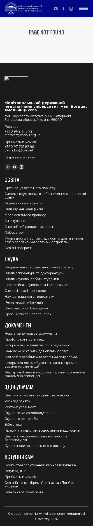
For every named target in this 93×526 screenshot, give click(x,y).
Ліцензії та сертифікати (23, 203)
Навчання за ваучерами (24, 492)
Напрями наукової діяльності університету (39, 267)
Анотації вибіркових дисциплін (29, 227)
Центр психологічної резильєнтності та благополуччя (36, 438)
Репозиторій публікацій (24, 302)
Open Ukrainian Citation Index (28, 314)
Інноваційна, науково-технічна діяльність (37, 285)
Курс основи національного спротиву (35, 446)
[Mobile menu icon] (83, 8)
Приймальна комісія (21, 477)
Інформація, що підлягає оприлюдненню (37, 345)
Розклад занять (17, 401)
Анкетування (15, 221)
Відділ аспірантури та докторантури (34, 273)
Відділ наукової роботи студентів (32, 279)
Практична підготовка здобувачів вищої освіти (42, 430)
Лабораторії (14, 233)
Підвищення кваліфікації (24, 209)
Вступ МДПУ (15, 471)
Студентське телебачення (26, 419)
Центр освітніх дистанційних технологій (37, 395)
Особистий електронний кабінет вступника (40, 465)
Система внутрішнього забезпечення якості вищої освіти (45, 195)
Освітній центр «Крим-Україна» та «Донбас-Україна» (40, 484)
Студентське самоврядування (29, 413)
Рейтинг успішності (20, 407)
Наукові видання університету (29, 297)
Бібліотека (13, 425)
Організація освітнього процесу (30, 188)
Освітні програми (18, 248)
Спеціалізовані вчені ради (25, 291)
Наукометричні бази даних (26, 308)
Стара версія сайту (20, 157)
